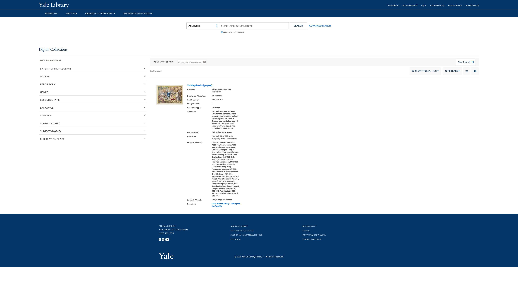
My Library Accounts (242, 231)
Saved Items (393, 5)
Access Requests (409, 5)
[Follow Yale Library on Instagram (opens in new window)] (163, 239)
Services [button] (70, 13)
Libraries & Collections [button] (99, 13)
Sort (424, 71)
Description (228, 32)
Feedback (236, 239)
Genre (44, 92)
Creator (46, 115)
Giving (306, 231)
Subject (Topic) (50, 123)
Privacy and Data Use (314, 235)
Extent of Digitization (55, 68)
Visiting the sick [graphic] (199, 85)
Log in (423, 5)
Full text (240, 32)
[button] (298, 25)
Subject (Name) (50, 131)
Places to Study (472, 5)
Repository (47, 84)
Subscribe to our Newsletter (246, 235)
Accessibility (309, 226)
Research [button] (50, 13)
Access (44, 76)
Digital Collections (53, 50)
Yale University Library (72, 5)
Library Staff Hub (312, 239)
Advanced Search (320, 26)
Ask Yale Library (437, 5)
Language (47, 107)
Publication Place (52, 139)
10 (451, 71)
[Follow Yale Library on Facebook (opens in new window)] (160, 239)
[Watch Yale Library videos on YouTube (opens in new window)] (167, 239)
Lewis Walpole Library (220, 204)
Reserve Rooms (455, 5)
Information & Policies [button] (137, 13)
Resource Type (50, 99)
